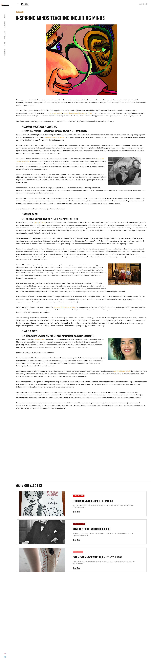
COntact (5, 52)
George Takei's (40, 222)
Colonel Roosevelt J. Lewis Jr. (55, 137)
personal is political (122, 371)
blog (5, 44)
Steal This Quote (79, 524)
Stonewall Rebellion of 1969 (64, 307)
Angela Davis (40, 339)
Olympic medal (56, 113)
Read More (76, 511)
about (5, 15)
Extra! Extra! (78, 552)
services (5, 24)
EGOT (91, 113)
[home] (5, 5)
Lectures (19, 11)
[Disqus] (82, 447)
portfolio (5, 35)
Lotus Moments (79, 495)
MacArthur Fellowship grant (74, 113)
